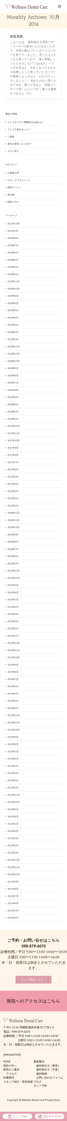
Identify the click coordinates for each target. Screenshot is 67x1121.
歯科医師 (41, 1073)
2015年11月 (14, 578)
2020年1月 (13, 274)
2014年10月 (14, 657)
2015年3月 (13, 621)
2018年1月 (13, 418)
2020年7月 (13, 245)
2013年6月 (13, 758)
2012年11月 (14, 794)
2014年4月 (13, 693)
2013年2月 (13, 787)
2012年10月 (14, 802)
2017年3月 (13, 491)
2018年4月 (13, 397)
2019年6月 (13, 303)
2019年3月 (13, 324)
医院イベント (14, 187)
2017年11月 (14, 433)
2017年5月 (13, 476)
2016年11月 (14, 520)
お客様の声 (13, 172)
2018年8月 (13, 375)
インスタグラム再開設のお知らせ (25, 122)
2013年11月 (14, 722)
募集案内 (39, 1061)
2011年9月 (13, 881)
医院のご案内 (11, 1069)
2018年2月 (13, 411)
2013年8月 (13, 744)
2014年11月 (14, 650)
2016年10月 (14, 527)
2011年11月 (14, 867)
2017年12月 (14, 426)
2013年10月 (14, 729)
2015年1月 (13, 635)
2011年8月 (13, 888)
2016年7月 (13, 549)
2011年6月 (13, 903)
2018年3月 (13, 404)
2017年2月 (13, 498)
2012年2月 (13, 845)
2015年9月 (13, 585)
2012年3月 (13, 838)
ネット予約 (40, 1085)
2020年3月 (13, 259)
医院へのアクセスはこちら (33, 1001)
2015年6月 (13, 606)
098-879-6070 (33, 946)
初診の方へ (10, 1065)
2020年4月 (13, 252)
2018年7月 (13, 382)
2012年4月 (13, 830)
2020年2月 (13, 267)
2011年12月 (14, 859)
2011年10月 (14, 874)
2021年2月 (13, 230)
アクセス (11, 1073)
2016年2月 (13, 563)
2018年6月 (13, 390)
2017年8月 (13, 455)
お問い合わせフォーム (49, 1077)
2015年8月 (13, 592)
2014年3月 (13, 700)
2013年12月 (14, 715)
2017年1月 (13, 505)
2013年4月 (13, 773)
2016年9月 (13, 534)
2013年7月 (13, 751)
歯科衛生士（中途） (48, 1069)
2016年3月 (13, 556)
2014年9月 (13, 664)
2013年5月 (13, 766)
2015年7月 (13, 599)
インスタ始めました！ (19, 129)
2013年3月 (13, 780)
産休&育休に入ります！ (20, 143)
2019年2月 (13, 332)
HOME (7, 1061)
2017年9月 (13, 447)
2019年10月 (14, 288)
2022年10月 (14, 223)
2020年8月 (13, 238)
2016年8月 (13, 541)
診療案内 (8, 1077)
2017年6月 (13, 469)
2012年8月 (13, 816)
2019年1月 (13, 339)
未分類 (11, 194)
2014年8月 (13, 671)
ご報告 (11, 136)
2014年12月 (14, 642)
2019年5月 (13, 310)
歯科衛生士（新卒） (48, 1065)
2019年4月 (13, 317)
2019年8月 (13, 295)
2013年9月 (13, 737)
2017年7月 (13, 462)
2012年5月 (13, 823)
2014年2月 (13, 708)
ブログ (38, 1081)
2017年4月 (13, 483)
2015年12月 (14, 570)
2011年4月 (13, 917)
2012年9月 (13, 809)
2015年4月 (13, 614)
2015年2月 (13, 628)
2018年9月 (13, 368)
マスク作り (13, 151)
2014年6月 (13, 686)
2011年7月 (13, 896)
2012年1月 (13, 852)
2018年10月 (14, 361)
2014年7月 (13, 679)
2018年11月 (14, 353)
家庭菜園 (16, 36)
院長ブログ (13, 201)
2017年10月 (14, 440)
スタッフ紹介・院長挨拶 (18, 1081)
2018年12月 (14, 346)
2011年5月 (13, 910)
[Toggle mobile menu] (60, 6)
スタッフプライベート (19, 180)
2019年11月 (14, 281)
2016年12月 (14, 512)
